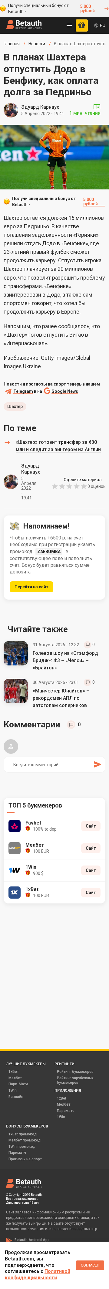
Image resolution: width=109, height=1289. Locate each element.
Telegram (23, 391)
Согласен (90, 1265)
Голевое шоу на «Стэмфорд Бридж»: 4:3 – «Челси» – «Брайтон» (65, 660)
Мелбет (15, 1078)
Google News (64, 391)
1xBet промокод (22, 1134)
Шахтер (15, 406)
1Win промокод (21, 1146)
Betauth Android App (32, 1240)
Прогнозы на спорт (25, 1159)
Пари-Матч (18, 1084)
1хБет (13, 1072)
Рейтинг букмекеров (75, 1072)
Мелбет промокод (24, 1140)
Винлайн (15, 1097)
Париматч (65, 1111)
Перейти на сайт (31, 586)
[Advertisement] (54, 967)
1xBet (61, 1098)
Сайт (91, 826)
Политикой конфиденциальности (37, 1274)
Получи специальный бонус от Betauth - (51, 8)
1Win (12, 1090)
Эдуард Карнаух (40, 107)
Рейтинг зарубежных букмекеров (75, 1080)
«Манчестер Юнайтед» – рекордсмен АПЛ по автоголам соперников (61, 698)
